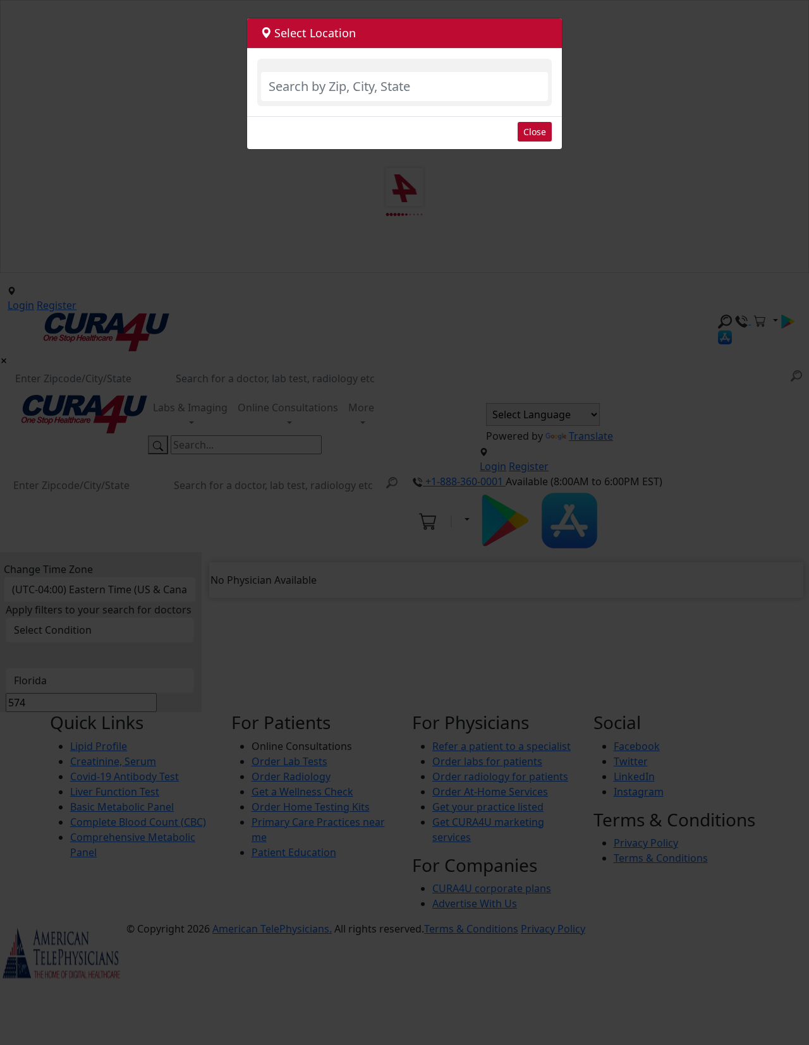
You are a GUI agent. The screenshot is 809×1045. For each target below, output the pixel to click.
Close (534, 132)
